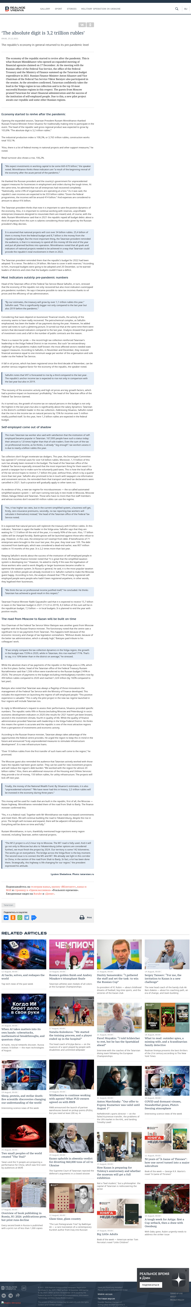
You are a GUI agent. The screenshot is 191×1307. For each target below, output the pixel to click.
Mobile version (105, 1294)
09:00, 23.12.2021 (9, 38)
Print (89, 917)
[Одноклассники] (90, 24)
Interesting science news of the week (23, 1101)
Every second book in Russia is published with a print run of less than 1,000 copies (23, 1220)
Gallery (45, 8)
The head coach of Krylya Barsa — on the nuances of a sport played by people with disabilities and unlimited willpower (70, 1040)
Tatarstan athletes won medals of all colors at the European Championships (70, 980)
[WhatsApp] (19, 917)
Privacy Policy (177, 1300)
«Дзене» (49, 893)
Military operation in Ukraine (101, 8)
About (173, 1297)
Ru (185, 8)
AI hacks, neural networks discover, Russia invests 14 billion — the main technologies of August (23, 1039)
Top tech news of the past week (23, 979)
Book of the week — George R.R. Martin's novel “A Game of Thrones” (167, 1166)
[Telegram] (26, 917)
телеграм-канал (40, 886)
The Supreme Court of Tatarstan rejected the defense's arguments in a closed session (71, 1166)
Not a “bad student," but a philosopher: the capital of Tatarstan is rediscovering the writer (119, 1178)
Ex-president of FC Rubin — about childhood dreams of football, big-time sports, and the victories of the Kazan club (119, 983)
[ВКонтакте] (82, 24)
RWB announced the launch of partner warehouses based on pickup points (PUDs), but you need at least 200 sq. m (71, 1104)
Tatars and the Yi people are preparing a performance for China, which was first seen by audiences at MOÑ (23, 1160)
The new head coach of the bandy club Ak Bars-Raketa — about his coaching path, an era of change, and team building (166, 983)
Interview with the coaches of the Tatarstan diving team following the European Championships (118, 1047)
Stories (72, 8)
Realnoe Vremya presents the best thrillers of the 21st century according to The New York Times (166, 1047)
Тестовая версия (106, 1298)
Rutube (38, 893)
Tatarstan (8, 905)
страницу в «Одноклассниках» (32, 890)
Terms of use (176, 1294)
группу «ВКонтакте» (63, 886)
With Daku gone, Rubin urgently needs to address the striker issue (165, 1227)
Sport (58, 8)
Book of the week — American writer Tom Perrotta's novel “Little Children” (117, 1238)
